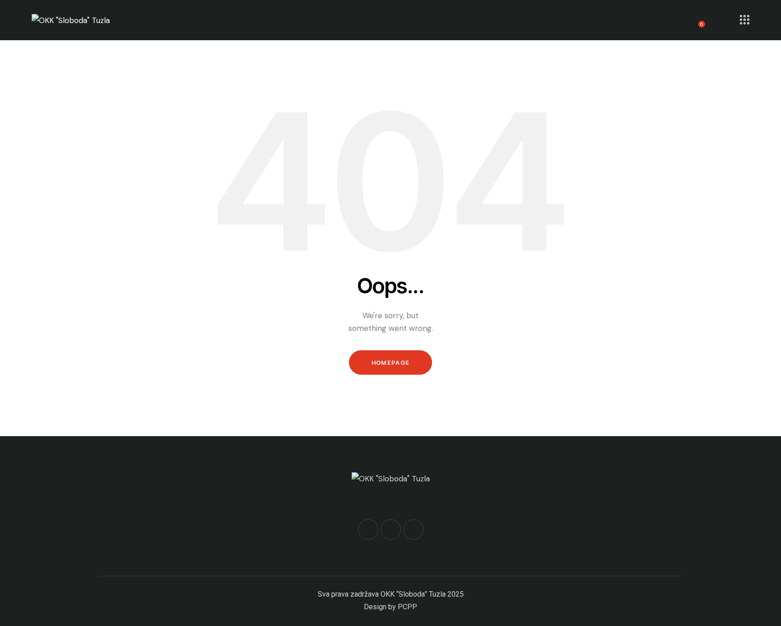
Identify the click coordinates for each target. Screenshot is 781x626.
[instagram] (413, 529)
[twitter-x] (391, 529)
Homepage (390, 362)
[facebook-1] (368, 529)
